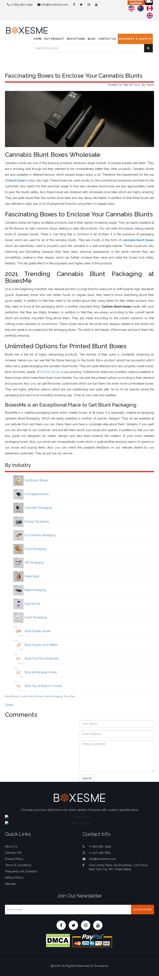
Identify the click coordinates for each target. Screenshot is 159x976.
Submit (87, 778)
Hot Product (54, 38)
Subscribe (142, 909)
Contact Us (107, 38)
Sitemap (10, 883)
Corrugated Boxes (36, 494)
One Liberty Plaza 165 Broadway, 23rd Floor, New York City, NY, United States (118, 867)
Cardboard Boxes (36, 480)
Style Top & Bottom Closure (43, 686)
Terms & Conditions (18, 865)
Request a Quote (135, 38)
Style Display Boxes (37, 631)
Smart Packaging (35, 617)
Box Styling (76, 38)
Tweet (9, 705)
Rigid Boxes (32, 603)
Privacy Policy (14, 859)
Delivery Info (13, 852)
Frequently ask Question (21, 871)
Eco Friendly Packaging (40, 535)
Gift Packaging (33, 562)
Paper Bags (32, 576)
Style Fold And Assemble (41, 658)
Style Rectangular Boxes (40, 672)
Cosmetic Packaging (38, 507)
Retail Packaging (35, 590)
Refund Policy (14, 877)
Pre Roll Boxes (50, 372)
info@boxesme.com (54, 4)
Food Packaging (35, 549)
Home (37, 38)
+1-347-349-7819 (100, 852)
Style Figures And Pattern (41, 644)
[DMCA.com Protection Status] (58, 940)
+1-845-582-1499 (21, 4)
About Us (11, 846)
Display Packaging (36, 521)
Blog (91, 38)
